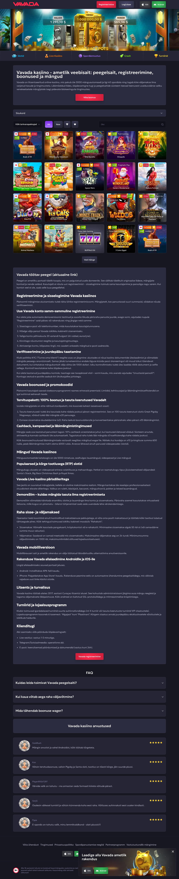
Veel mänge (89, 260)
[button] (3, 30)
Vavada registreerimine (90, 656)
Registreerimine (106, 4)
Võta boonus (89, 97)
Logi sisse (126, 4)
